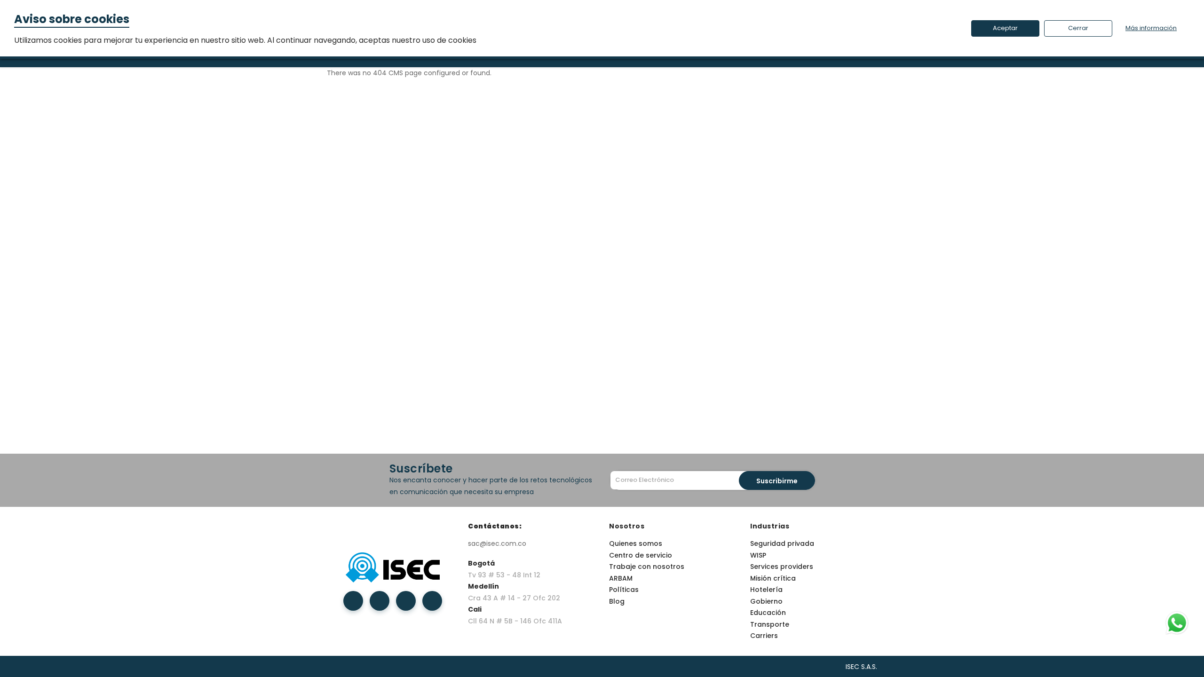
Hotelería (766, 589)
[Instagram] (406, 601)
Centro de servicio (640, 555)
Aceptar (1005, 28)
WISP (758, 555)
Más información (1151, 28)
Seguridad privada (782, 543)
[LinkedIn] (379, 601)
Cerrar (1078, 28)
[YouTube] (432, 601)
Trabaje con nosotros (646, 566)
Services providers (781, 566)
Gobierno (766, 601)
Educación (768, 612)
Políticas (624, 589)
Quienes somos (635, 543)
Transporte (769, 624)
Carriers (764, 635)
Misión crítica (773, 578)
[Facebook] (353, 601)
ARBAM (621, 578)
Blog (617, 601)
